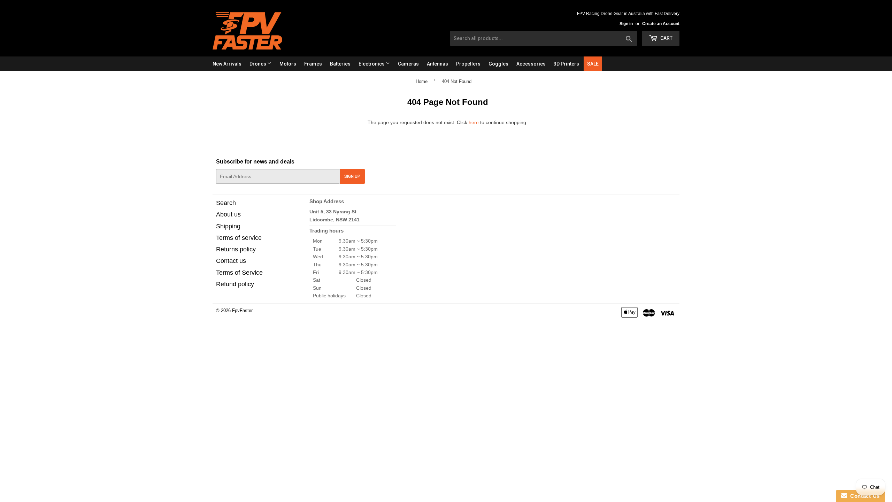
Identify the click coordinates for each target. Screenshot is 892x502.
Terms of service (239, 237)
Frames (313, 64)
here (474, 122)
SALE (593, 64)
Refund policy (235, 284)
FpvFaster (242, 310)
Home (422, 81)
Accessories (531, 64)
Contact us (231, 260)
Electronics (372, 64)
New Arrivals (227, 64)
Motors (287, 64)
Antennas (437, 64)
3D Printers (566, 64)
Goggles (498, 64)
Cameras (408, 64)
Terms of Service (239, 272)
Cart (665, 38)
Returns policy (236, 249)
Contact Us (863, 496)
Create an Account (660, 23)
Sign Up (352, 176)
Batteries (340, 64)
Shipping (228, 226)
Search (226, 202)
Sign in (626, 23)
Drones (258, 64)
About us (228, 214)
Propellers (468, 64)
